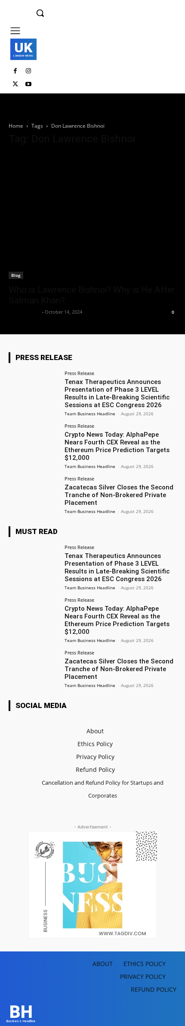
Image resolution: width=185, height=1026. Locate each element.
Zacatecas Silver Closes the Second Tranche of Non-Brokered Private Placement (119, 495)
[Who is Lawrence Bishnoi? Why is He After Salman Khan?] (92, 216)
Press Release (79, 373)
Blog (16, 275)
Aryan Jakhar (24, 312)
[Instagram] (28, 71)
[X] (15, 84)
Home (16, 125)
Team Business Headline (90, 414)
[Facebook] (15, 71)
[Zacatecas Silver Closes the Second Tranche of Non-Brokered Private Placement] (34, 495)
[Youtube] (28, 84)
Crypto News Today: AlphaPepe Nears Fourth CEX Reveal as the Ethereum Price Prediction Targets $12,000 (117, 446)
